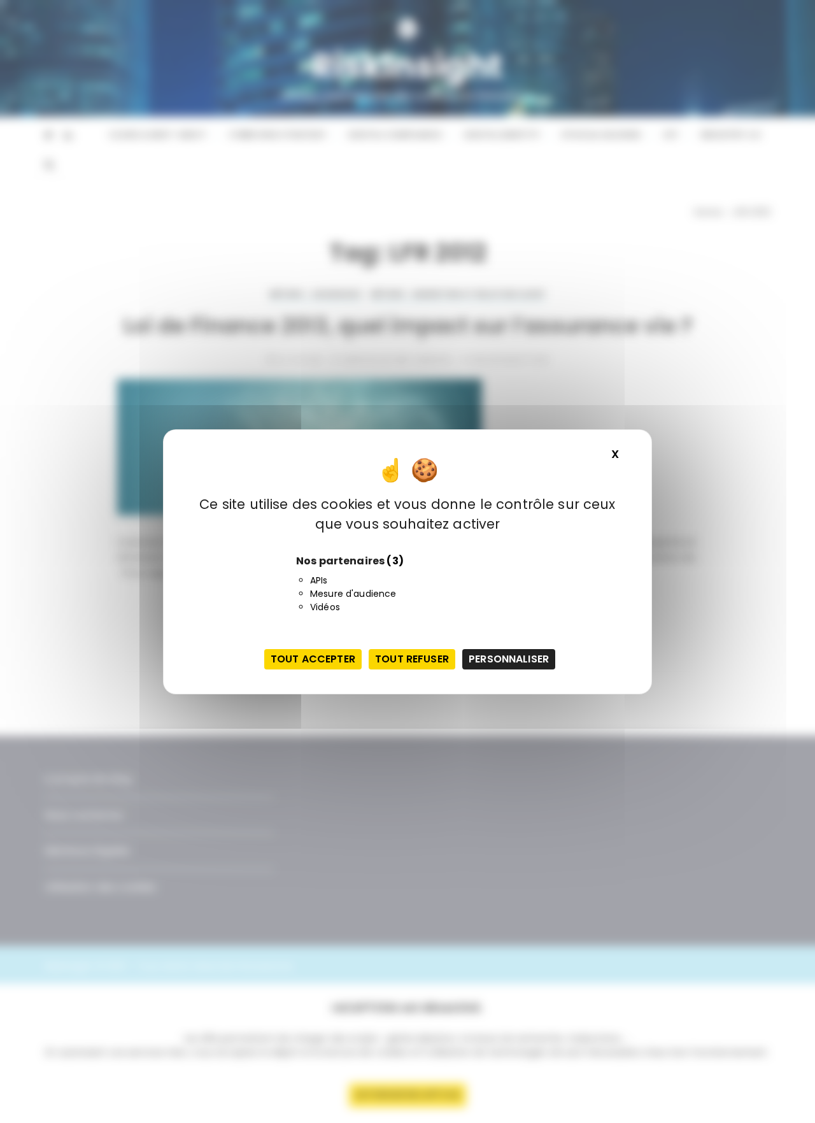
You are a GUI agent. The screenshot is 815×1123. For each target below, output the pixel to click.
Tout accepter (313, 659)
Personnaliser (509, 659)
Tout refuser (412, 659)
